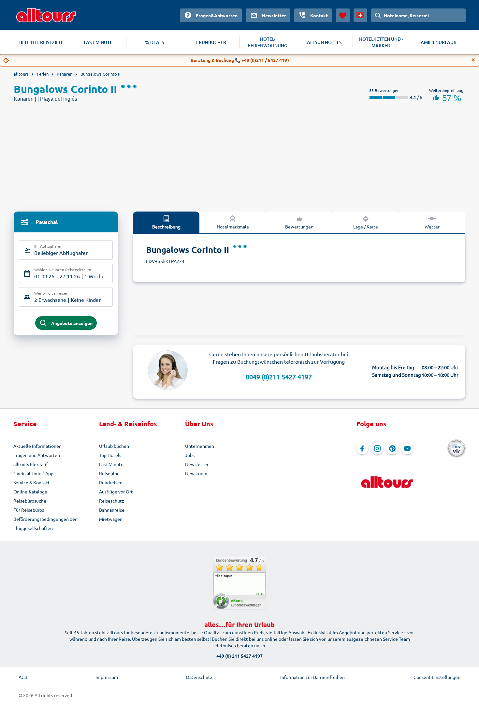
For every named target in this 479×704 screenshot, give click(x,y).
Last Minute (111, 464)
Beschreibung (166, 226)
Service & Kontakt (31, 482)
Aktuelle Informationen (37, 446)
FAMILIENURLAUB (437, 42)
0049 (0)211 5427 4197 (279, 377)
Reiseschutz (111, 501)
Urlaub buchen (114, 446)
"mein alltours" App (33, 473)
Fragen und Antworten (36, 455)
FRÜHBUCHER (211, 42)
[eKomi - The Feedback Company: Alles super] (239, 583)
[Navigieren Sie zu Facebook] (362, 448)
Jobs (190, 455)
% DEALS (154, 42)
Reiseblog (109, 473)
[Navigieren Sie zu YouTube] (407, 448)
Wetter (432, 226)
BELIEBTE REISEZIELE (41, 42)
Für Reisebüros (28, 510)
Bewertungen (299, 226)
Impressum (106, 677)
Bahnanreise (111, 510)
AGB (23, 677)
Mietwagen (111, 519)
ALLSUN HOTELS (324, 42)
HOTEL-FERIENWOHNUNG (267, 42)
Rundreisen (111, 482)
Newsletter (197, 464)
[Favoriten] (343, 15)
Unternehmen (199, 446)
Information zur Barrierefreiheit (312, 677)
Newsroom (196, 473)
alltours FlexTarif (30, 464)
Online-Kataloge (30, 491)
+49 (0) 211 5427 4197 (239, 656)
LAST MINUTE (98, 42)
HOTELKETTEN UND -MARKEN (381, 42)
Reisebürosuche (29, 501)
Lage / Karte (365, 226)
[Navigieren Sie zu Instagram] (377, 448)
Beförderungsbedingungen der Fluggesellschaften (45, 523)
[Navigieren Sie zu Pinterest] (392, 448)
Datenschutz (199, 677)
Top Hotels (110, 455)
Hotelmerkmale (233, 226)
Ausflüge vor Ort (116, 491)
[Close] (473, 60)
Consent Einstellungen (437, 677)
